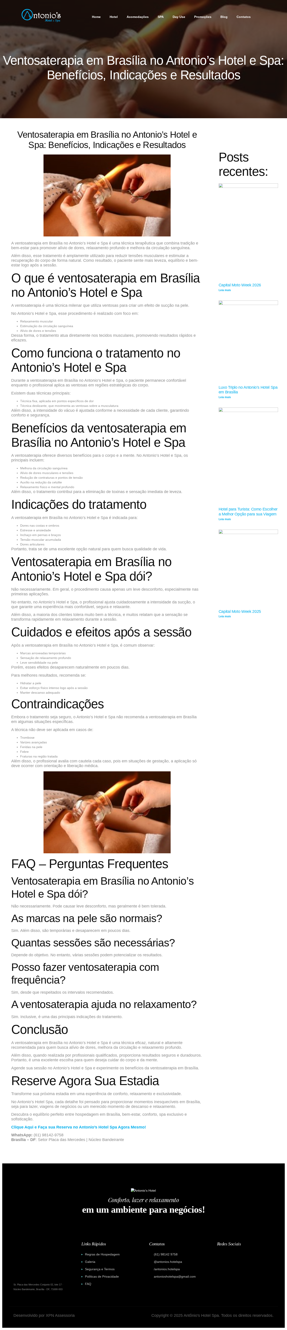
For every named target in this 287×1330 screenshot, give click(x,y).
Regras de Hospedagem (102, 1254)
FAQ (88, 1284)
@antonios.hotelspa (168, 1262)
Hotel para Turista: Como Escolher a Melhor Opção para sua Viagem (248, 511)
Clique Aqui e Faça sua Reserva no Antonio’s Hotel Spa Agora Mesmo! (78, 1127)
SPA (161, 17)
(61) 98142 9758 (166, 1254)
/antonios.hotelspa (167, 1269)
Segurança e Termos (100, 1269)
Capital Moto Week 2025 (240, 611)
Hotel (114, 17)
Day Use (179, 17)
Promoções (202, 17)
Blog (224, 17)
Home (96, 17)
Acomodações (138, 17)
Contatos (244, 17)
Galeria (90, 1262)
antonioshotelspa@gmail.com (175, 1276)
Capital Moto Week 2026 (240, 285)
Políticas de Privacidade (102, 1276)
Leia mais (225, 290)
